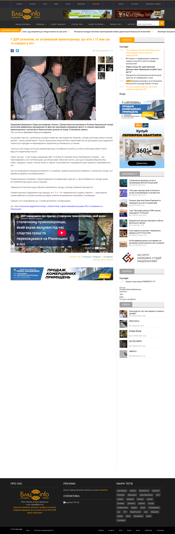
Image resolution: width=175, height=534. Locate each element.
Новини (19, 4)
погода (150, 503)
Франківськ (132, 495)
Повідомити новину (153, 4)
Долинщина (138, 516)
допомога (131, 503)
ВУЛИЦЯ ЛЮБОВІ (135, 331)
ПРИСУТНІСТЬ (134, 321)
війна (128, 516)
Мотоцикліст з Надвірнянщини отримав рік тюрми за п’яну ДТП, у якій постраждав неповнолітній (142, 61)
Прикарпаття (144, 491)
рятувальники (122, 508)
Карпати (142, 503)
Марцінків (154, 512)
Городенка (121, 520)
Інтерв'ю (32, 4)
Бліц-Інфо (120, 495)
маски (149, 516)
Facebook (87, 256)
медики (134, 508)
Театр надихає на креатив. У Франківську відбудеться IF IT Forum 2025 (145, 232)
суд (118, 512)
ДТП (157, 495)
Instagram (108, 256)
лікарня (120, 499)
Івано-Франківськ (146, 495)
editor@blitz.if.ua (37, 505)
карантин (156, 491)
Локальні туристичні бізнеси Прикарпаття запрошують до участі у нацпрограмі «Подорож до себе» (145, 201)
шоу (146, 512)
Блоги (68, 4)
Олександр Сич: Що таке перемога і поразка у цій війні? (146, 312)
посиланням (102, 490)
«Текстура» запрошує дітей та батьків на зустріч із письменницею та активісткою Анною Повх (144, 191)
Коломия (120, 503)
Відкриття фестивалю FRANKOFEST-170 (140, 282)
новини (133, 491)
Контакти (134, 4)
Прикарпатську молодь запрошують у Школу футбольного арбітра (146, 222)
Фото (45, 4)
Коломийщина (154, 508)
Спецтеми (96, 4)
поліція (149, 499)
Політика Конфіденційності (44, 530)
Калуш (143, 508)
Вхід (27, 530)
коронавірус (121, 491)
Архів (121, 4)
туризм (119, 516)
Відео (56, 4)
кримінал (130, 499)
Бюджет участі (135, 512)
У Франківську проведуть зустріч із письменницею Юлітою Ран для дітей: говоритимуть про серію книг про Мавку (144, 181)
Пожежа (140, 499)
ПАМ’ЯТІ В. (133, 351)
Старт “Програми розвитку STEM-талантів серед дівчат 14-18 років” (145, 212)
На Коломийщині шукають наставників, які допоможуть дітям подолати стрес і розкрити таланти (146, 242)
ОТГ (125, 512)
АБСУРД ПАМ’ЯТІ (135, 341)
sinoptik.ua (132, 299)
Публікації (81, 4)
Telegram (96, 256)
